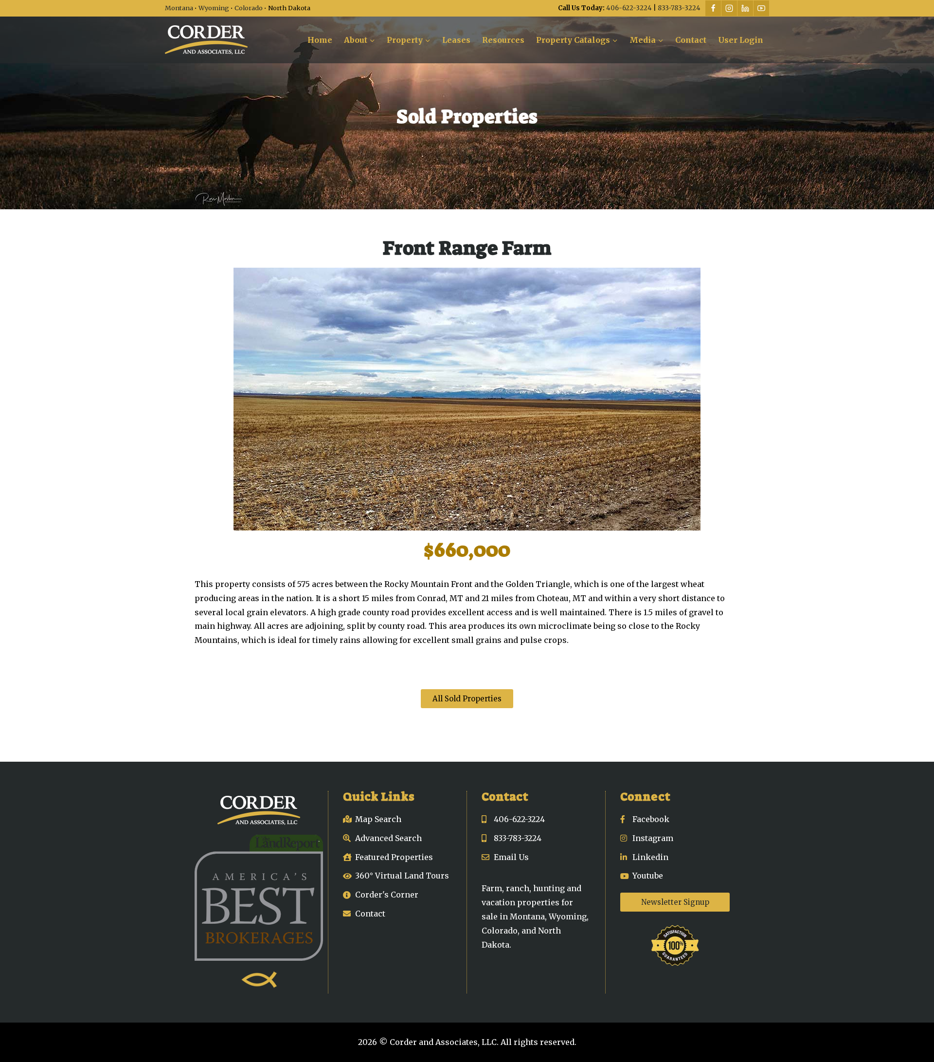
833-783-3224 (679, 8)
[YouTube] (761, 8)
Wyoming (213, 8)
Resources (503, 40)
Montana (179, 8)
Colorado (248, 8)
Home (319, 40)
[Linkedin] (745, 8)
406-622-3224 (629, 8)
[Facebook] (713, 8)
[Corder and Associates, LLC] (206, 40)
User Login (740, 40)
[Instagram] (729, 8)
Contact (690, 40)
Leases (456, 40)
